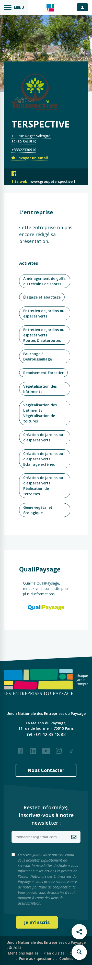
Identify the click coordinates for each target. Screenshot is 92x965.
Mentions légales (23, 953)
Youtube (46, 749)
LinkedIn (33, 749)
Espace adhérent (84, 7)
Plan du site (53, 953)
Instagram (59, 749)
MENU (19, 7)
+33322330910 (24, 149)
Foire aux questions (36, 958)
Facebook (20, 749)
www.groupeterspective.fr (53, 181)
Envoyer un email (32, 157)
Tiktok (71, 749)
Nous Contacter (46, 770)
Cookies (66, 958)
